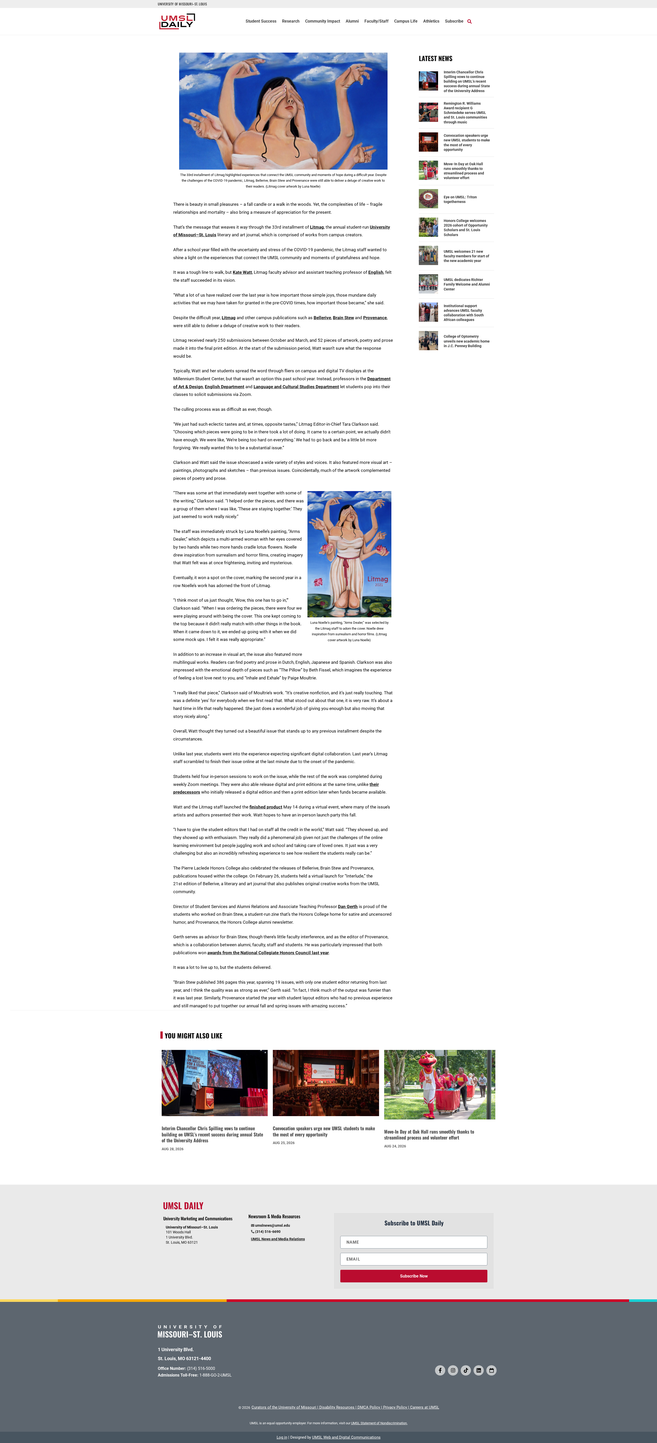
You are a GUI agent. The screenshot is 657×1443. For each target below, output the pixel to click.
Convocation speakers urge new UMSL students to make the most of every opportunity (467, 142)
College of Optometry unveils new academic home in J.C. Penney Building (467, 341)
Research (290, 22)
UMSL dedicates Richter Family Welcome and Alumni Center (467, 284)
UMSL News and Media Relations (278, 1239)
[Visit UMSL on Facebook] (440, 1370)
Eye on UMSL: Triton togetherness (460, 199)
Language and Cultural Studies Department (296, 386)
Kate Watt (242, 272)
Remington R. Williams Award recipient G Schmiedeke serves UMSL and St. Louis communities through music (465, 112)
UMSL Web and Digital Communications (346, 1437)
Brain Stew (343, 317)
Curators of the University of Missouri (284, 1407)
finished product (265, 807)
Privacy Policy (395, 1407)
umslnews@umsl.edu (272, 1225)
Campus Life (406, 22)
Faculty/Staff (376, 22)
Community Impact (322, 22)
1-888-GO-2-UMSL (215, 1375)
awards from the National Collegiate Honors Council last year (268, 952)
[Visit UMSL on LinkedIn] (479, 1370)
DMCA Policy (369, 1407)
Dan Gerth (348, 906)
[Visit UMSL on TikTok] (466, 1370)
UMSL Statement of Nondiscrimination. (379, 1423)
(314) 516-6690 (268, 1232)
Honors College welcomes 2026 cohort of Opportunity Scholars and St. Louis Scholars (466, 228)
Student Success (261, 22)
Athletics (431, 22)
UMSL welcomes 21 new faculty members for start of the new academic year (466, 256)
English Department (224, 386)
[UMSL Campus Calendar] (491, 1370)
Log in (282, 1437)
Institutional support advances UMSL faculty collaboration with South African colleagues (464, 313)
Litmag (317, 227)
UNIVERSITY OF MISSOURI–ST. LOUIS (182, 3)
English (375, 272)
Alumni (352, 22)
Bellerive (322, 317)
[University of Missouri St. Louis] (190, 1336)
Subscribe (454, 22)
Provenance (375, 317)
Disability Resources (336, 1407)
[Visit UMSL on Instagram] (453, 1370)
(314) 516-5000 (201, 1368)
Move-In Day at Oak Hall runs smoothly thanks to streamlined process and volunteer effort (464, 171)
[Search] (469, 21)
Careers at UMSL (424, 1407)
